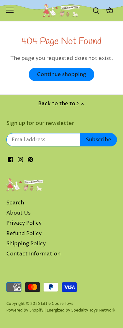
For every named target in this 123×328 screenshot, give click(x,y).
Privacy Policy (24, 223)
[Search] (96, 10)
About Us (18, 213)
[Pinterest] (30, 160)
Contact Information (33, 254)
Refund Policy (24, 233)
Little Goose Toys (57, 303)
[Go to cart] (110, 10)
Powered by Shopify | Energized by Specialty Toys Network (60, 310)
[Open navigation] (10, 10)
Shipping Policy (26, 244)
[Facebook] (10, 160)
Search (15, 203)
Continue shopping (61, 74)
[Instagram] (20, 160)
